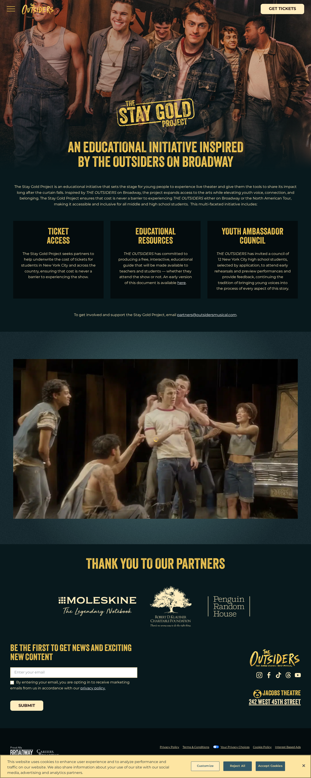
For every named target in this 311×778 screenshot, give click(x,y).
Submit (26, 706)
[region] (155, 766)
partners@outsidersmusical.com (207, 315)
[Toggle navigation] (11, 8)
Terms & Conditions (196, 747)
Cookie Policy (262, 747)
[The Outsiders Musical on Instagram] (259, 675)
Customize (205, 766)
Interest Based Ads (288, 747)
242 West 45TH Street (275, 702)
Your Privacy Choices (235, 747)
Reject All (237, 766)
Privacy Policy (169, 747)
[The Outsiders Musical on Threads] (288, 675)
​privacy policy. (92, 688)
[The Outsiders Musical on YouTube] (298, 675)
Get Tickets (282, 9)
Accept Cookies (270, 766)
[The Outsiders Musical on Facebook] (269, 675)
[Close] (304, 766)
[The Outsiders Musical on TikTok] (278, 675)
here (181, 283)
